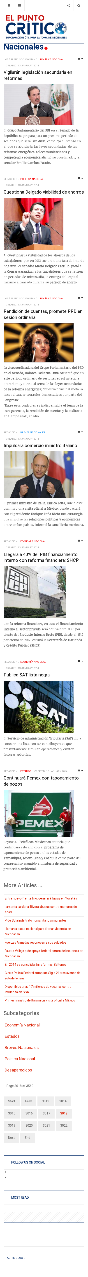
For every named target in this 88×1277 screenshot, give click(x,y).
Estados (12, 1036)
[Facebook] (11, 1172)
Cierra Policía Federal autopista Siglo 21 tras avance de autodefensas (43, 976)
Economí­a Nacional (22, 1025)
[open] (9, 5)
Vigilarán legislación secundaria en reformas (38, 75)
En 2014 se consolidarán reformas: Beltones (35, 964)
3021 (46, 1125)
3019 (11, 1125)
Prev (28, 1101)
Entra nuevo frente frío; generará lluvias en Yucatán (41, 898)
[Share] (68, 5)
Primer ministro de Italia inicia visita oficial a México (40, 1000)
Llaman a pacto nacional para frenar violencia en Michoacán (38, 932)
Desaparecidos (18, 1070)
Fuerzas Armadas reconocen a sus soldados (35, 942)
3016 (29, 1113)
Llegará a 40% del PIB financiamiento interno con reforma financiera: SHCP (41, 557)
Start (11, 1101)
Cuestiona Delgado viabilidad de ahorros (44, 192)
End (27, 1137)
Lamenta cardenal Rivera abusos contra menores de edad (41, 909)
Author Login (16, 1258)
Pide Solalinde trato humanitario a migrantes (36, 920)
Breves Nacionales (22, 1048)
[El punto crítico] (44, 27)
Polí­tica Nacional (20, 1059)
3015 (11, 1113)
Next (11, 1137)
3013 (45, 1101)
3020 (29, 1125)
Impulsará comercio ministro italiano (40, 445)
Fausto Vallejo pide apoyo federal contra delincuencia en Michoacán (44, 954)
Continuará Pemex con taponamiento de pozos (41, 781)
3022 (63, 1125)
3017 (46, 1113)
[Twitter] (11, 1178)
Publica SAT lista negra (27, 675)
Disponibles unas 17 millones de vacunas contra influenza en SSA (38, 989)
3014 (63, 1101)
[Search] (79, 5)
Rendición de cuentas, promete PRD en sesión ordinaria (43, 314)
